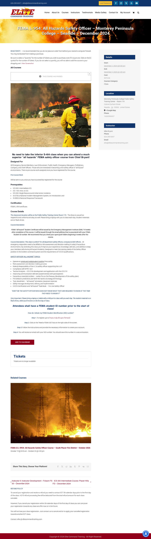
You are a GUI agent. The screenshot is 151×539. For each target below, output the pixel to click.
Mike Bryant (108, 131)
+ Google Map (111, 110)
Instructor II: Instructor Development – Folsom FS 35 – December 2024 (32, 482)
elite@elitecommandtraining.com (35, 3)
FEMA (106, 84)
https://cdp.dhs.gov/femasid (59, 318)
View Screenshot (27, 63)
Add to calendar (22, 342)
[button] (138, 12)
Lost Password (105, 3)
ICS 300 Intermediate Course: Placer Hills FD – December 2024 (71, 482)
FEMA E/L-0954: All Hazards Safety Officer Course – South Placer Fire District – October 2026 (50, 448)
